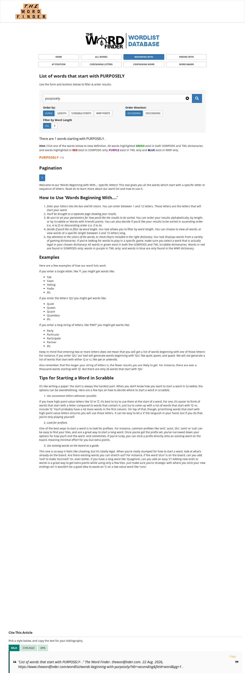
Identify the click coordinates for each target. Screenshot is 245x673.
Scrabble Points (81, 113)
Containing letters (101, 64)
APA (42, 648)
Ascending (134, 113)
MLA (14, 648)
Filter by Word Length (57, 120)
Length (61, 113)
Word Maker (186, 64)
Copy (232, 656)
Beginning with (144, 56)
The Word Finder (31, 11)
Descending (153, 113)
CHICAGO (29, 648)
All (47, 125)
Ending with (186, 56)
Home (59, 56)
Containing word (143, 64)
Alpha (48, 113)
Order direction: (135, 107)
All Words (101, 56)
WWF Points (103, 113)
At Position (58, 64)
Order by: (49, 107)
